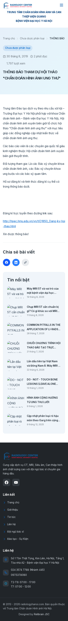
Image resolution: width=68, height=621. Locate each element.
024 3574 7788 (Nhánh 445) (28, 569)
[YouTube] (16, 482)
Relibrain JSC (42, 614)
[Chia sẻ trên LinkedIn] (16, 262)
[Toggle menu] (61, 5)
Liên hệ (11, 524)
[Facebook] (6, 482)
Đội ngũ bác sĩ (15, 531)
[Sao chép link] (25, 262)
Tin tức (11, 517)
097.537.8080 (19, 574)
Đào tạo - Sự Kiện (17, 538)
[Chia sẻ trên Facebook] (6, 262)
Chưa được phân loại (32, 38)
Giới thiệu (12, 509)
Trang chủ (9, 38)
